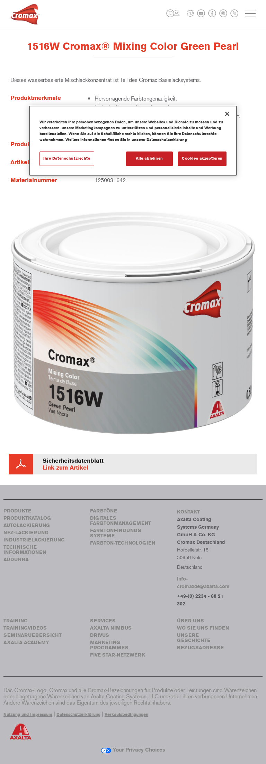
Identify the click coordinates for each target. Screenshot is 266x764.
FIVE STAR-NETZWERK (117, 655)
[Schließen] (227, 113)
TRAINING (15, 620)
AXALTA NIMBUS (111, 628)
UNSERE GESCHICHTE (193, 638)
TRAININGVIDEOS (25, 628)
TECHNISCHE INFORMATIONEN (24, 550)
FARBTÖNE (103, 510)
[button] (170, 13)
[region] (133, 140)
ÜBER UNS (190, 620)
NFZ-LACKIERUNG (25, 532)
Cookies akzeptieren (202, 158)
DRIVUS (99, 635)
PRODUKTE (17, 510)
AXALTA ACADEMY (26, 642)
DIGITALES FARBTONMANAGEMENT (120, 521)
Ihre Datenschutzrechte (66, 158)
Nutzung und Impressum (27, 714)
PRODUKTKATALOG (27, 518)
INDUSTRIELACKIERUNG (34, 540)
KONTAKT (188, 512)
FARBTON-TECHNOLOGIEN (122, 543)
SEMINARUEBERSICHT (32, 635)
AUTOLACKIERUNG (26, 525)
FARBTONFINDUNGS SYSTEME (115, 533)
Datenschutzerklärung (78, 714)
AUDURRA (16, 559)
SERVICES (103, 620)
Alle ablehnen (149, 158)
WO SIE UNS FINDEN (203, 628)
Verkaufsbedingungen (126, 714)
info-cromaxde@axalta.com (203, 582)
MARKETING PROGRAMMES (109, 645)
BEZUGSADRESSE (200, 647)
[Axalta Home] (25, 19)
